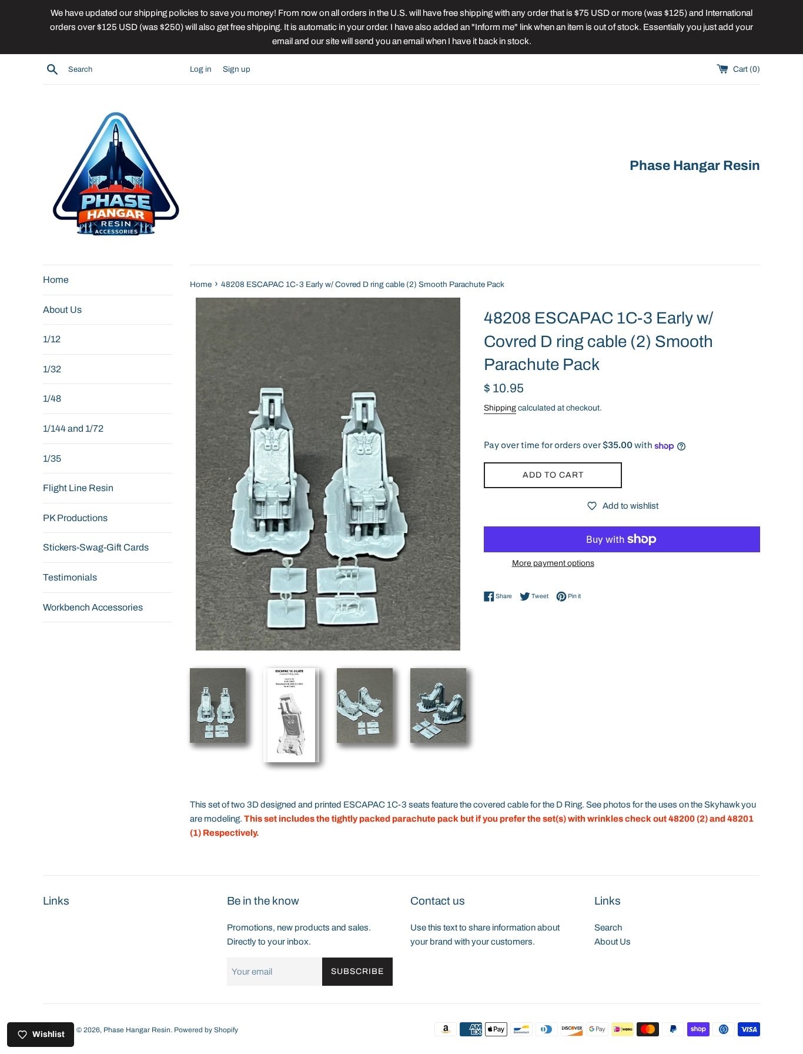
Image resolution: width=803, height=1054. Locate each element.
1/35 (52, 458)
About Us (62, 310)
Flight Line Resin (78, 488)
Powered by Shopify (206, 1030)
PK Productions (75, 518)
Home (56, 280)
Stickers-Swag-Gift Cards (96, 548)
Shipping (500, 407)
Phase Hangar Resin (136, 1030)
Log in (201, 69)
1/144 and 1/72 (73, 428)
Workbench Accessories (93, 607)
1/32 (52, 369)
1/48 (52, 399)
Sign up (236, 69)
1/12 (52, 340)
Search (608, 927)
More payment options (553, 563)
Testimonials (70, 577)
